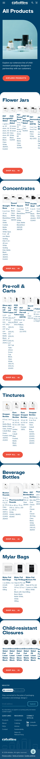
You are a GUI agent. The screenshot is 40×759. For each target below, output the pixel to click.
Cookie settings (30, 756)
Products (5, 720)
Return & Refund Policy (19, 733)
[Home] (20, 2)
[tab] (19, 690)
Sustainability (19, 729)
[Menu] (4, 2)
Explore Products (16, 78)
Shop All (10, 170)
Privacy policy (7, 756)
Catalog (17, 723)
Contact (5, 729)
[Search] (32, 2)
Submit (33, 704)
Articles (16, 726)
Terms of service (18, 756)
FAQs (4, 726)
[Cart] (36, 2)
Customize (18, 720)
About (4, 723)
